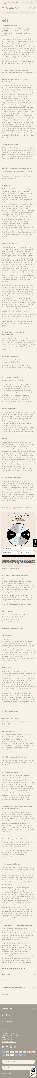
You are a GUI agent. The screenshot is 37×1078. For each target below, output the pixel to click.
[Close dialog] (34, 514)
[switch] (33, 1075)
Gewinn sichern (18, 555)
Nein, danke (18, 558)
